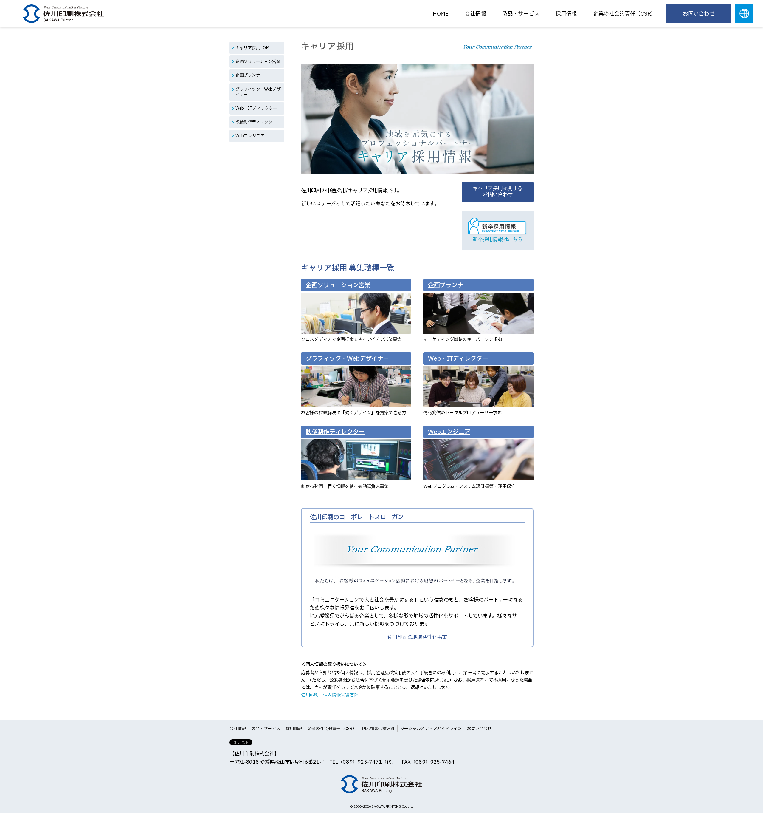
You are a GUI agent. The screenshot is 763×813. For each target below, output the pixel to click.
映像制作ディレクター (255, 122)
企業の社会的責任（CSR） (624, 14)
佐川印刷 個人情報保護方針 (329, 695)
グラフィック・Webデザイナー (257, 92)
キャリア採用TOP (252, 48)
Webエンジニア (249, 136)
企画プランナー (249, 75)
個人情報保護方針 (378, 729)
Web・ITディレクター (256, 108)
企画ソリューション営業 (257, 61)
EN (744, 13)
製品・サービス (520, 14)
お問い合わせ (698, 14)
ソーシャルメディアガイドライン (431, 729)
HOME (441, 14)
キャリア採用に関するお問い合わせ (497, 191)
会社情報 (475, 14)
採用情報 (294, 729)
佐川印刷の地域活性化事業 (417, 637)
